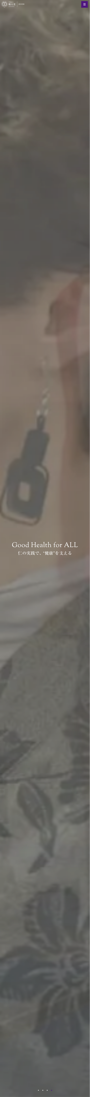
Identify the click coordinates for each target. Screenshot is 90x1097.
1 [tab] (38, 1090)
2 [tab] (43, 1090)
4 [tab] (51, 1090)
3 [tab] (47, 1090)
